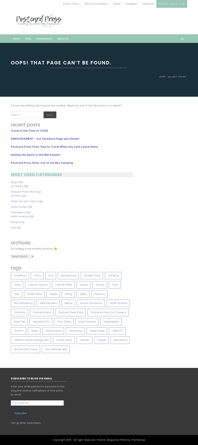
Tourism (19, 330)
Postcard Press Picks (23, 191)
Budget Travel (92, 275)
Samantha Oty (41, 321)
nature (69, 303)
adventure (20, 275)
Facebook (148, 3)
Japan (83, 294)
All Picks (16, 195)
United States (64, 340)
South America (87, 321)
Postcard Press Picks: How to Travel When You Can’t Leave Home (54, 146)
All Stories (17, 186)
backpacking (69, 275)
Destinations (44, 38)
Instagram (131, 3)
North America (19, 216)
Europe (15, 222)
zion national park (56, 349)
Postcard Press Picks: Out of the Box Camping (42, 162)
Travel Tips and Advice (24, 201)
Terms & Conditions (96, 3)
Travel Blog (75, 330)
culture (84, 284)
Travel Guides (19, 206)
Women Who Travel (26, 349)
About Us (63, 38)
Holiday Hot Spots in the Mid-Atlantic (35, 154)
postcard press (42, 312)
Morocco (99, 294)
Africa (37, 275)
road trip (19, 321)
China (17, 284)
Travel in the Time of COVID (29, 130)
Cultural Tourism (38, 284)
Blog (28, 38)
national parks (48, 303)
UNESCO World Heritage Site (31, 340)
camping (113, 275)
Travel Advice (53, 330)
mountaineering (23, 303)
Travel (34, 330)
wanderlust (120, 340)
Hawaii (53, 294)
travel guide (97, 330)
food (115, 284)
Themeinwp (138, 439)
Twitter (117, 3)
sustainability (111, 321)
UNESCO (117, 330)
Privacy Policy (71, 3)
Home (16, 38)
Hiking (68, 294)
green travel (34, 294)
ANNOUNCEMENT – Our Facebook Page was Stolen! (45, 138)
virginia (101, 340)
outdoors (20, 312)
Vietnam (85, 340)
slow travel (64, 321)
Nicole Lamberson (91, 303)
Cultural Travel (63, 284)
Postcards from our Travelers (108, 312)
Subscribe (20, 413)
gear (17, 294)
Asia (13, 227)
